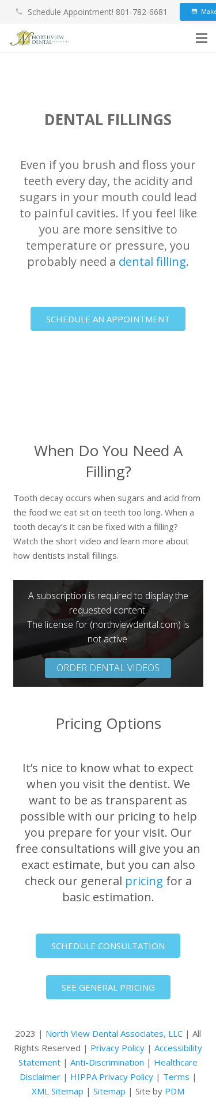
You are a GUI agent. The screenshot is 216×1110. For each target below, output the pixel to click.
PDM (174, 1091)
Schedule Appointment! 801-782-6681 (98, 11)
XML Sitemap (58, 1091)
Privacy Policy (117, 1047)
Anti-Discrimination (107, 1062)
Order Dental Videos (108, 667)
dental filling (152, 261)
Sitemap (109, 1091)
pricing (144, 881)
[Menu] (201, 38)
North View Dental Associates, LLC (114, 1033)
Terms (176, 1076)
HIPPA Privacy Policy (111, 1076)
